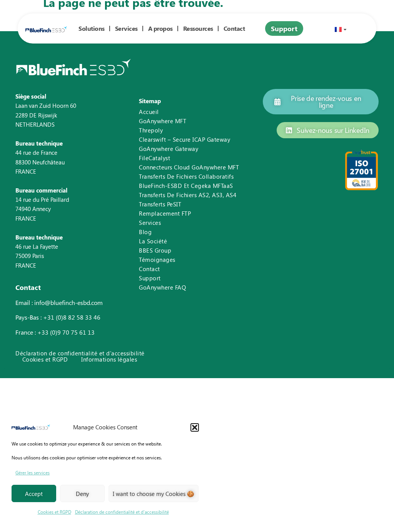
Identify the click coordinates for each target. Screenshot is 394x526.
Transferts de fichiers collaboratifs (186, 176)
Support (150, 278)
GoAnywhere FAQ (162, 287)
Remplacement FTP (165, 213)
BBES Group (155, 250)
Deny (82, 494)
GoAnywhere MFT (162, 121)
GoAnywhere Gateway (168, 148)
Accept (34, 494)
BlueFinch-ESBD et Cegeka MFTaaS (186, 185)
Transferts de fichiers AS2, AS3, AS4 (187, 195)
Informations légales (109, 359)
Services (126, 28)
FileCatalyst (154, 158)
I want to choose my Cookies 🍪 (153, 494)
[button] (195, 427)
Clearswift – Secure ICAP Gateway (184, 139)
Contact (149, 269)
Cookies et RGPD (54, 512)
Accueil (149, 112)
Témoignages (157, 259)
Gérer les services (32, 472)
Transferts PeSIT (160, 204)
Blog (145, 232)
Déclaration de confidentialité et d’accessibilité (122, 512)
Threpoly (151, 130)
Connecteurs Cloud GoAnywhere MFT (189, 167)
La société (153, 241)
